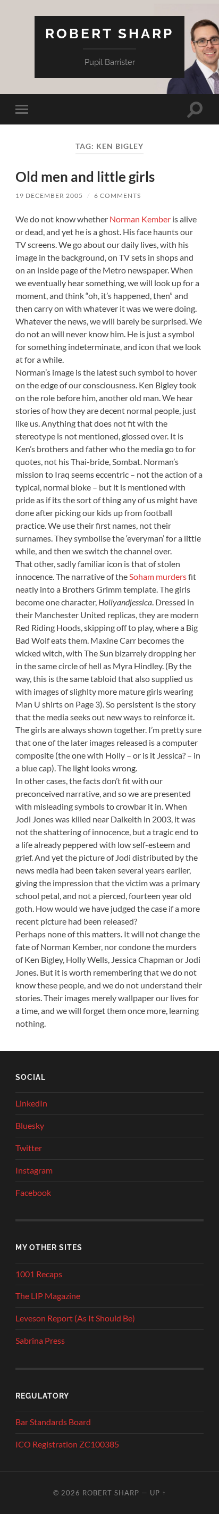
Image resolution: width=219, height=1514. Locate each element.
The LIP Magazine (47, 1296)
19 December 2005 (49, 195)
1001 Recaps (38, 1274)
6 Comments (117, 195)
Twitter (28, 1148)
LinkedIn (31, 1103)
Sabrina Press (40, 1340)
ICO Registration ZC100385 (67, 1444)
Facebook (33, 1192)
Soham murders (158, 576)
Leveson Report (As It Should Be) (75, 1318)
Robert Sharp (109, 33)
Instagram (34, 1170)
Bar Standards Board (53, 1422)
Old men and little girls (85, 176)
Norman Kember (140, 219)
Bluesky (29, 1125)
